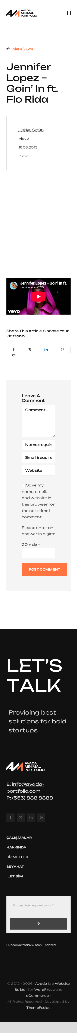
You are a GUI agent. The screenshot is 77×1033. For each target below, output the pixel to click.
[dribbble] (41, 817)
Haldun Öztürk (31, 130)
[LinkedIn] (46, 350)
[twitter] (21, 817)
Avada (41, 983)
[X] (30, 350)
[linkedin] (31, 817)
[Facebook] (14, 350)
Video (24, 138)
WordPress (44, 989)
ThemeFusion (38, 1007)
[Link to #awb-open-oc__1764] (68, 13)
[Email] (14, 356)
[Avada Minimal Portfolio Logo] (21, 10)
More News (22, 48)
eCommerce (37, 995)
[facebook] (10, 817)
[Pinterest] (62, 350)
